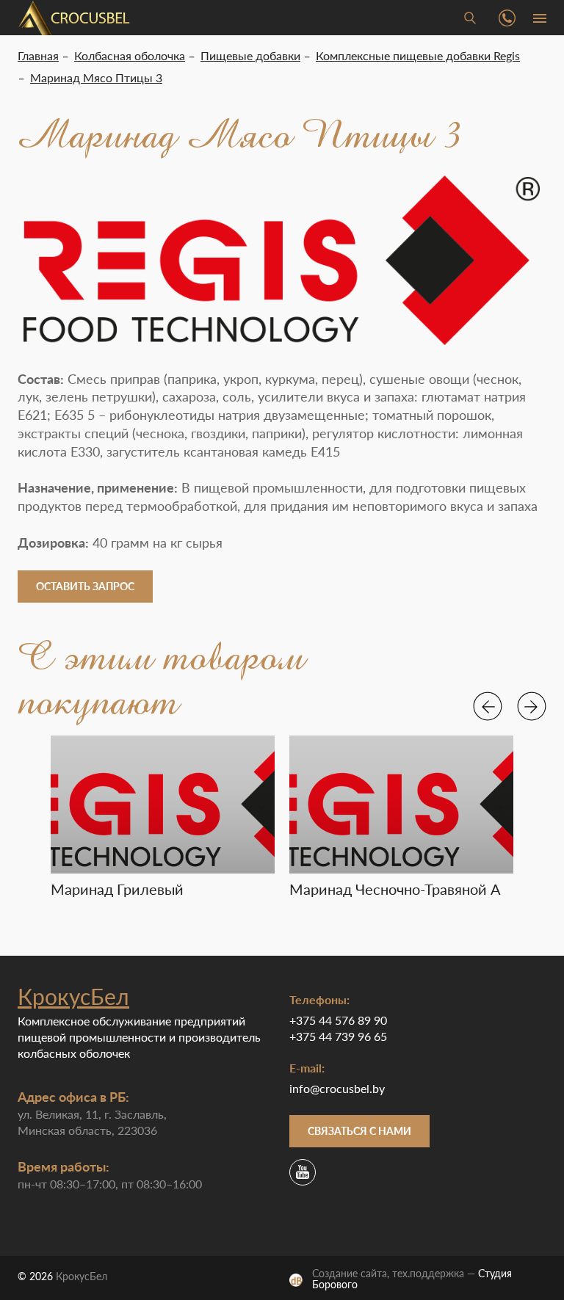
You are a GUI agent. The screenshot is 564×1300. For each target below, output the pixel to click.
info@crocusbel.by (337, 1088)
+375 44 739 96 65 (338, 1036)
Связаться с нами (359, 1131)
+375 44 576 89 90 (338, 1020)
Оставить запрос (85, 586)
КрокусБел (73, 996)
